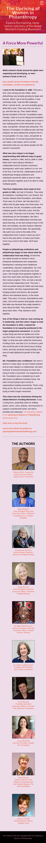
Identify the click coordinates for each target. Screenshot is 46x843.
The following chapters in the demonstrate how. (23, 415)
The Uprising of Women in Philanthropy (23, 12)
